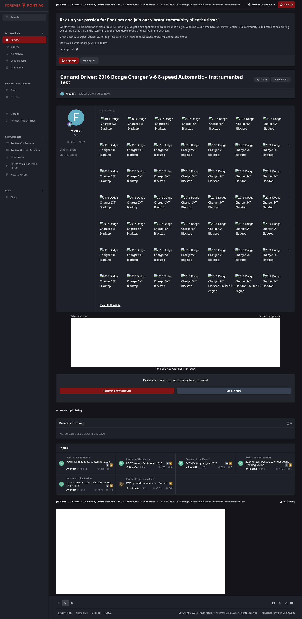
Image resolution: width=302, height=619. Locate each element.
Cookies (96, 612)
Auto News (104, 93)
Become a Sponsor (269, 316)
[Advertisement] (175, 342)
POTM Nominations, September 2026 (88, 461)
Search (15, 17)
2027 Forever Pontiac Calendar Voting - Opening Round (268, 463)
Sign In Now (234, 390)
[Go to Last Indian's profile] (121, 484)
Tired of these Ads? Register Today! (175, 368)
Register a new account (117, 390)
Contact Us (82, 612)
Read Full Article (110, 305)
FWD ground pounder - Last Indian (146, 483)
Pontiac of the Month (78, 457)
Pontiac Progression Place (140, 479)
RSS (109, 612)
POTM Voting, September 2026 (144, 463)
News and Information (258, 457)
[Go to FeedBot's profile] (62, 94)
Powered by (278, 612)
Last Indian (134, 487)
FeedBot (76, 130)
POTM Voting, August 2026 (201, 463)
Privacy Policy (65, 612)
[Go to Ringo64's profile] (61, 463)
